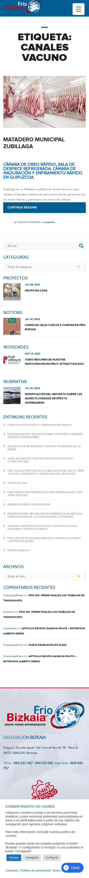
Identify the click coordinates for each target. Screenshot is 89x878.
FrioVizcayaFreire (28, 222)
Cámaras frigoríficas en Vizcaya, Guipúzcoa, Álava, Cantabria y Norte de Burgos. (43, 527)
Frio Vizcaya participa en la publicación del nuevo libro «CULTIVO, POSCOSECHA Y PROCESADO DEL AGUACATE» (46, 472)
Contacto (11, 870)
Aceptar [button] (14, 857)
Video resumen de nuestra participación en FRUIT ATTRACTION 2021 (54, 362)
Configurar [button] (51, 857)
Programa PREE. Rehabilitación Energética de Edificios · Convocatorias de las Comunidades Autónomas (45, 515)
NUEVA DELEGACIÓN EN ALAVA (48, 645)
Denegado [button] (32, 857)
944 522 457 (23, 763)
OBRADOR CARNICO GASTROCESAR (29, 504)
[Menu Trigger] (78, 9)
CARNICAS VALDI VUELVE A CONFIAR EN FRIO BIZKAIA (55, 327)
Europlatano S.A (19, 550)
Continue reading (47, 207)
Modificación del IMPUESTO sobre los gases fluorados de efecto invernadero (53, 398)
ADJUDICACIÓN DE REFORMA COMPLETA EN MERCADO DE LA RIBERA (44, 448)
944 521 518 (43, 763)
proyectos (49, 222)
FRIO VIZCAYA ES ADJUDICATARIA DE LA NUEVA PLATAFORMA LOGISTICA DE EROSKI (44, 540)
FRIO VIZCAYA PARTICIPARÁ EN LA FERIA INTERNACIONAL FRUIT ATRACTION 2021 (45, 494)
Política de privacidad (36, 870)
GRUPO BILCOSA (36, 290)
